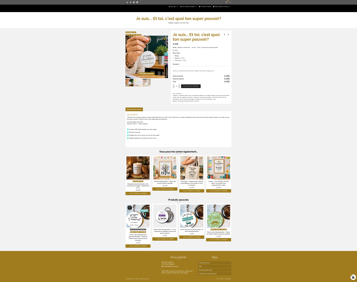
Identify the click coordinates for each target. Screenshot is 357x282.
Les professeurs (195, 95)
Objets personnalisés (189, 101)
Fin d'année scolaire (183, 95)
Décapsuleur (181, 101)
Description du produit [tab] (134, 109)
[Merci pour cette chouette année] (228, 34)
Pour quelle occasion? (188, 6)
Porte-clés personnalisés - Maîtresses (192, 99)
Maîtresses (201, 95)
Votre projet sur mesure (222, 6)
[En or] (224, 34)
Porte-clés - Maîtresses (182, 97)
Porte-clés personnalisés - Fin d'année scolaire (210, 97)
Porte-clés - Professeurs (193, 97)
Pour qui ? (174, 6)
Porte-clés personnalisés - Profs (208, 99)
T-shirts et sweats (206, 6)
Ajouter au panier (191, 86)
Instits (189, 95)
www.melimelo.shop (130, 278)
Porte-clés (196, 101)
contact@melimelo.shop (171, 266)
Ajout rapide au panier (138, 193)
